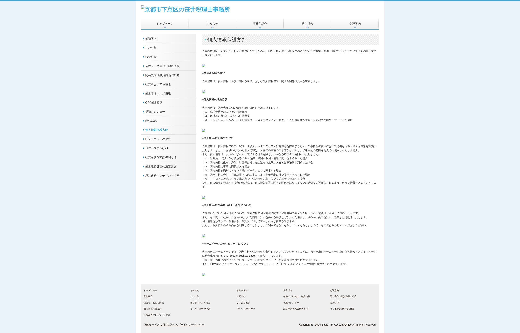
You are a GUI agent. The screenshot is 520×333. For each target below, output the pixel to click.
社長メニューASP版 (158, 139)
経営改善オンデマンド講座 (162, 175)
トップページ (164, 23)
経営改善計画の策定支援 (161, 166)
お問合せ (151, 56)
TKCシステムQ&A (156, 148)
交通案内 (355, 23)
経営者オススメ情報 (158, 93)
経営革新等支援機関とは (161, 157)
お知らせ (212, 23)
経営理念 (307, 23)
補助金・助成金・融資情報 (162, 66)
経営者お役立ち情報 (158, 84)
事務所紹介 (260, 23)
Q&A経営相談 (153, 102)
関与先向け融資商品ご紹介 (162, 75)
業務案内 (151, 38)
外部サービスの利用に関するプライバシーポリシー (174, 324)
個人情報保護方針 (156, 129)
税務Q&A (151, 120)
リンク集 (151, 47)
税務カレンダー (155, 111)
